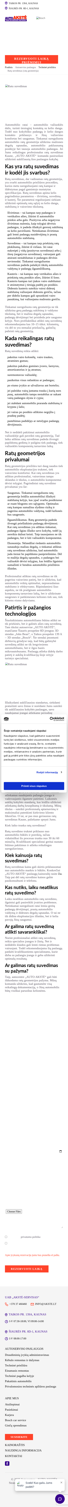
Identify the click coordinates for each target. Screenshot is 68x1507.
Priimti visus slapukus (34, 786)
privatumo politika (30, 1237)
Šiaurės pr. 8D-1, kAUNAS (24, 8)
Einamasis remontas (17, 1370)
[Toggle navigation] (56, 18)
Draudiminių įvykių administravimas (27, 1354)
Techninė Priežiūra (47, 67)
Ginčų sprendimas (16, 1425)
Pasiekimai (11, 1409)
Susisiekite (19, 1437)
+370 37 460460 (18, 1304)
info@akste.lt (45, 1304)
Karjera (9, 1415)
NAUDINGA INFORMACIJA (23, 1450)
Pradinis (9, 67)
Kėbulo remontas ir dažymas (22, 1360)
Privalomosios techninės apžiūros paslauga (30, 1386)
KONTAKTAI (13, 1456)
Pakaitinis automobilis (18, 1381)
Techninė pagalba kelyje (19, 1376)
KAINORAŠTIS (15, 1445)
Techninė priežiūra (16, 1365)
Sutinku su (24, 1237)
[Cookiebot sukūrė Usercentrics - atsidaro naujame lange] (49, 719)
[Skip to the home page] (16, 18)
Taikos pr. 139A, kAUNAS (23, 3)
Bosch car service (15, 1420)
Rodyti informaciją (47, 772)
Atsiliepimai (12, 1404)
